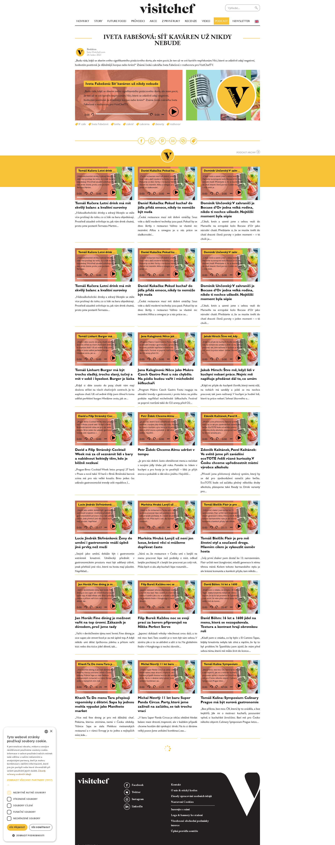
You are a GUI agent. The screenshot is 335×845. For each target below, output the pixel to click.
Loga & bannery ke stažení (187, 815)
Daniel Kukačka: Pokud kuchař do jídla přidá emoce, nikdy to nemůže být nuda (166, 207)
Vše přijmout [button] (17, 827)
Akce (153, 21)
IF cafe (82, 124)
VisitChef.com (167, 8)
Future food (116, 21)
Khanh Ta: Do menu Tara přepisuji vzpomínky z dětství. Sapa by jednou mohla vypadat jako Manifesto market (104, 704)
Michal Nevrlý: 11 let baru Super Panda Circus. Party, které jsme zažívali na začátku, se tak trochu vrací (165, 704)
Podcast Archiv (246, 152)
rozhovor (175, 124)
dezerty (159, 124)
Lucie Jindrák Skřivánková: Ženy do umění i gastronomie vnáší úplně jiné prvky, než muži (103, 542)
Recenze (191, 21)
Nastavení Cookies (182, 802)
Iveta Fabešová (99, 124)
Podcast (221, 21)
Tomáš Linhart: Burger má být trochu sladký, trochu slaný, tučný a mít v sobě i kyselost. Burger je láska (104, 374)
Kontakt (176, 784)
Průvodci (138, 21)
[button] (29, 782)
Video (206, 21)
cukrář (130, 124)
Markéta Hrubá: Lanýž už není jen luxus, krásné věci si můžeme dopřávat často (165, 542)
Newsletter (241, 21)
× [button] (51, 731)
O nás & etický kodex (184, 790)
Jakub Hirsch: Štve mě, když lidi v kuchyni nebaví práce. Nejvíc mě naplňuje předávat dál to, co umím (229, 374)
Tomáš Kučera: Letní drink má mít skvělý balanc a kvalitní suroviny (103, 205)
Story (98, 21)
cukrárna (144, 124)
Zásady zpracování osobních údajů (191, 796)
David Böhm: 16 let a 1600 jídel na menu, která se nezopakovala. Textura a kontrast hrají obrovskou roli (229, 624)
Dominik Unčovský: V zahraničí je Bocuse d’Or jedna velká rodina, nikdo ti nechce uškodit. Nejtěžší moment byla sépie (227, 209)
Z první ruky (171, 21)
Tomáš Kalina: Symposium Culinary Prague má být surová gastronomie (230, 700)
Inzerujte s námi (180, 809)
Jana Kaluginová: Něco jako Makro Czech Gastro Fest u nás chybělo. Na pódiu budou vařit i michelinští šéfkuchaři (166, 376)
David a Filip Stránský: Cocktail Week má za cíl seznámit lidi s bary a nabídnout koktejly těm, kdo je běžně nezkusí (104, 456)
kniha (117, 124)
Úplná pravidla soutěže (184, 831)
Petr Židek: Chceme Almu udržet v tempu (168, 416)
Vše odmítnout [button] (40, 827)
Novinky (82, 21)
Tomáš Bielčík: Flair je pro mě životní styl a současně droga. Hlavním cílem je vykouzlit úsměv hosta (228, 544)
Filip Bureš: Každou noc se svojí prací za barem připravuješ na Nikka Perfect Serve (163, 622)
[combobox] (46, 731)
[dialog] (29, 784)
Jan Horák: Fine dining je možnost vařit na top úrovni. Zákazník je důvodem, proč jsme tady (103, 622)
